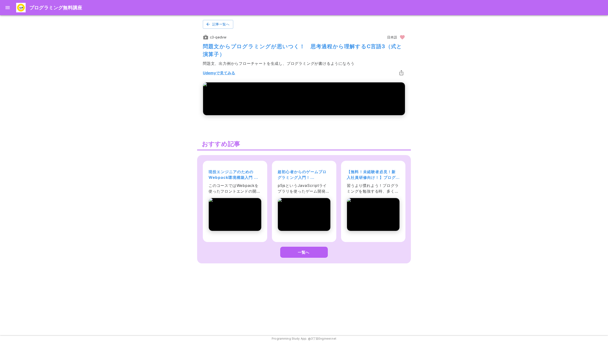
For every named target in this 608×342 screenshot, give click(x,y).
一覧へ (303, 252)
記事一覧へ (220, 24)
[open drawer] (7, 7)
